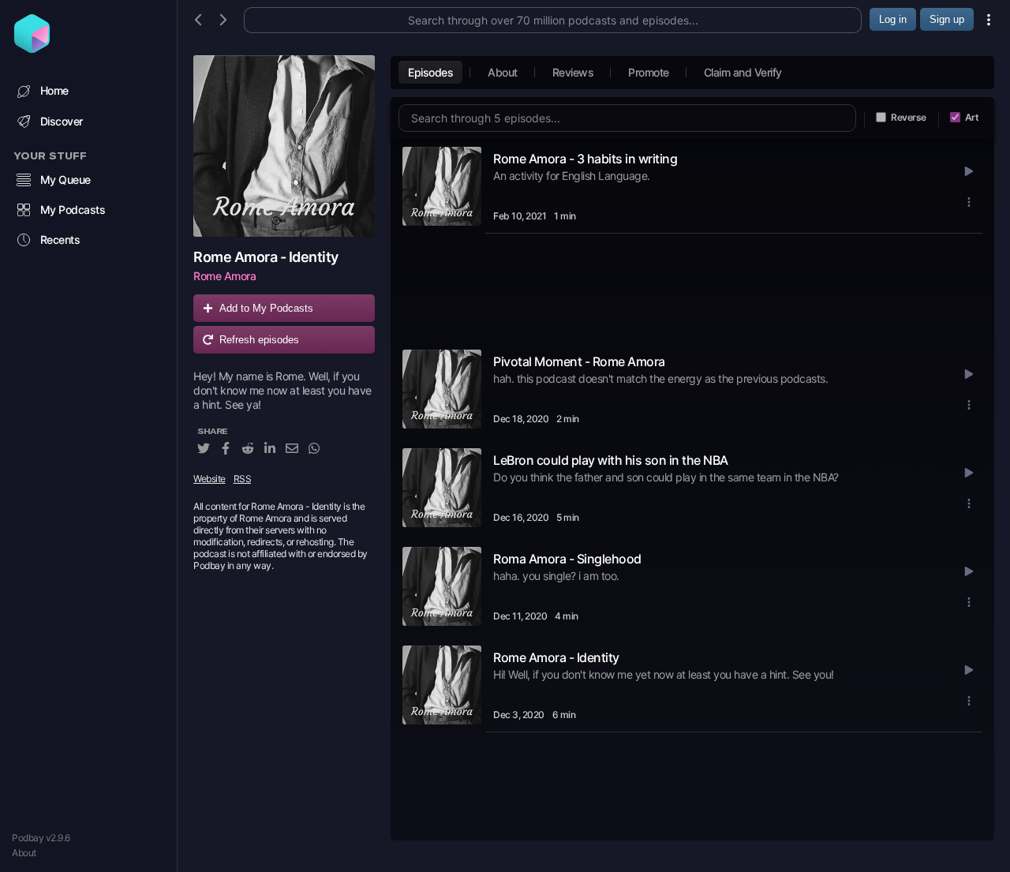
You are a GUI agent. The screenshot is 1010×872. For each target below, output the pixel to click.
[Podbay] (32, 48)
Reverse (908, 117)
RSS (243, 479)
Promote (648, 72)
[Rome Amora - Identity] (284, 146)
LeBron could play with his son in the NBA (610, 460)
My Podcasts (73, 209)
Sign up (947, 19)
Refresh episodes (259, 340)
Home (54, 90)
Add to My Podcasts (266, 308)
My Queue (65, 179)
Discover (61, 121)
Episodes (430, 72)
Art (972, 117)
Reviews (573, 72)
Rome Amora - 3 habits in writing (585, 159)
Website (209, 479)
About (24, 853)
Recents (60, 239)
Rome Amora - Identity (556, 657)
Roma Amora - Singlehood (567, 559)
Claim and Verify (743, 72)
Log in (893, 19)
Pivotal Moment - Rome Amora (579, 361)
